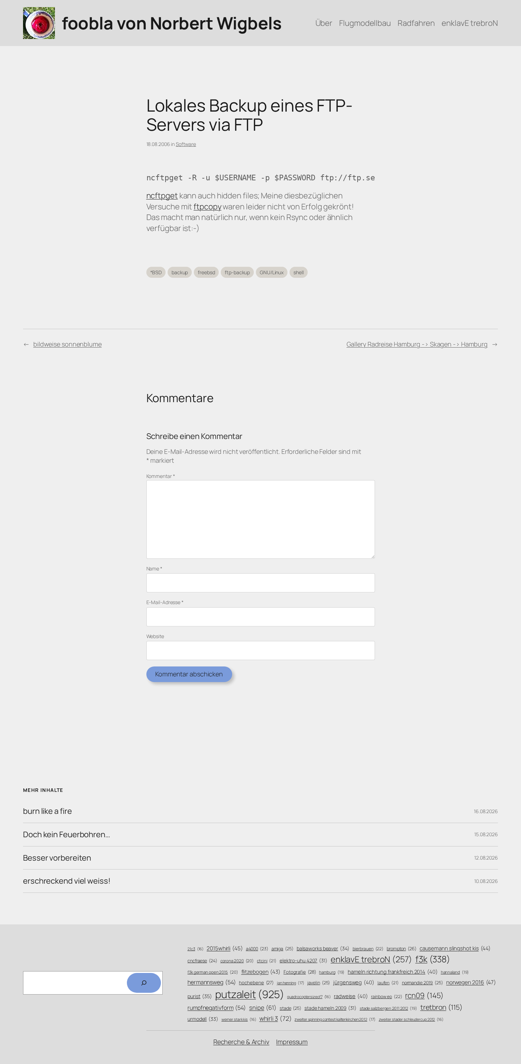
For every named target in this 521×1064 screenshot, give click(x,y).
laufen (388, 983)
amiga (282, 949)
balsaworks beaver (323, 948)
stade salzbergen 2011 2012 (388, 1008)
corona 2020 (237, 960)
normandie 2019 (422, 983)
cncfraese (202, 961)
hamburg (331, 972)
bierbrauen (368, 949)
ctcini (266, 961)
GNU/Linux (272, 272)
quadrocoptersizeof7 (309, 996)
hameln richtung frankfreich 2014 (392, 971)
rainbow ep (386, 997)
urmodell (202, 1018)
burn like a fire (47, 811)
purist (199, 996)
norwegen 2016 (471, 982)
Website (155, 636)
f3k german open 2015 (212, 972)
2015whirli (225, 948)
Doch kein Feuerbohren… (66, 834)
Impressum (292, 1041)
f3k (432, 959)
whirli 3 (275, 1018)
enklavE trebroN (371, 959)
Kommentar (160, 476)
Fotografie (300, 972)
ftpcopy (207, 206)
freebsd (206, 272)
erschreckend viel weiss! (67, 881)
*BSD (156, 272)
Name (154, 568)
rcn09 (424, 995)
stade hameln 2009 (330, 1007)
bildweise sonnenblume (67, 344)
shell (298, 272)
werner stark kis (239, 1019)
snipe (262, 1007)
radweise (351, 996)
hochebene (256, 982)
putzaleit (249, 994)
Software (186, 144)
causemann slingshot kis (455, 948)
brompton (401, 949)
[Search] (144, 983)
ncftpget (162, 195)
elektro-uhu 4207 (303, 960)
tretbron (441, 1007)
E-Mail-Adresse (165, 602)
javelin (318, 983)
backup (180, 272)
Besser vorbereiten (57, 858)
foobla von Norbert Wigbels (171, 22)
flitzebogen (261, 971)
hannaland (455, 972)
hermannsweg (211, 982)
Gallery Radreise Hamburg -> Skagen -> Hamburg (417, 344)
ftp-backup (237, 272)
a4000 (257, 949)
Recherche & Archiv (241, 1041)
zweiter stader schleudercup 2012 (411, 1019)
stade (290, 1008)
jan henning (290, 982)
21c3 (195, 948)
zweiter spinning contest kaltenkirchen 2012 (335, 1019)
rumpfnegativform (216, 1008)
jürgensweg (353, 982)
